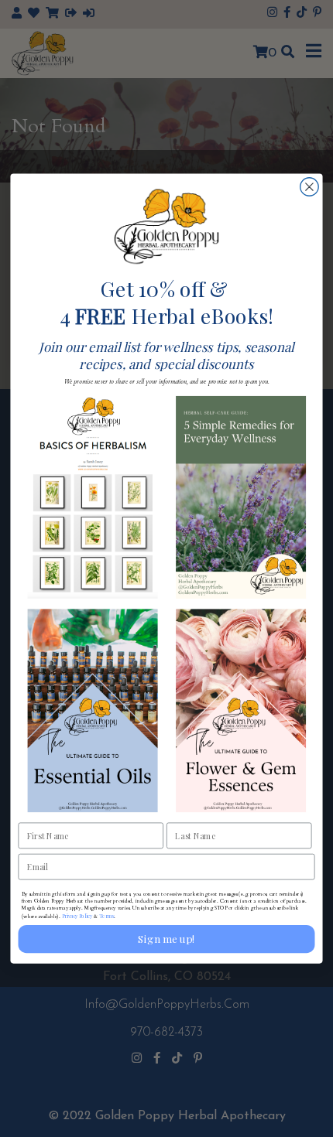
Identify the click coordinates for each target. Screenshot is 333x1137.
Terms (106, 915)
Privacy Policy (77, 915)
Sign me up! (166, 939)
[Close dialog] (309, 187)
